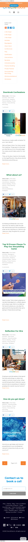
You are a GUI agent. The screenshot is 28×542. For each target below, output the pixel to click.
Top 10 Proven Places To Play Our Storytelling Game (14, 246)
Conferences (8, 49)
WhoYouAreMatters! (11, 76)
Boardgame (8, 43)
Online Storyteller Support (19, 507)
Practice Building (10, 66)
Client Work (8, 46)
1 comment (5, 107)
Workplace (8, 79)
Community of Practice (12, 505)
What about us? (14, 175)
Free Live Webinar (21, 503)
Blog (13, 503)
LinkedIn (7, 517)
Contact (20, 512)
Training (9, 503)
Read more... (6, 164)
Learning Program (10, 508)
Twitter (23, 517)
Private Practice (9, 68)
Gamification (8, 54)
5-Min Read (8, 34)
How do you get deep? (14, 399)
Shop (4, 503)
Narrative (7, 60)
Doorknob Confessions (14, 92)
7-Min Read (8, 37)
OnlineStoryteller (10, 63)
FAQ (6, 51)
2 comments (5, 267)
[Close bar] (27, 3)
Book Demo (14, 5)
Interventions (9, 57)
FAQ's (6, 510)
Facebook (15, 517)
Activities (7, 40)
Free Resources (20, 508)
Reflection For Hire (14, 331)
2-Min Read (8, 32)
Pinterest (15, 519)
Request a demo (13, 510)
